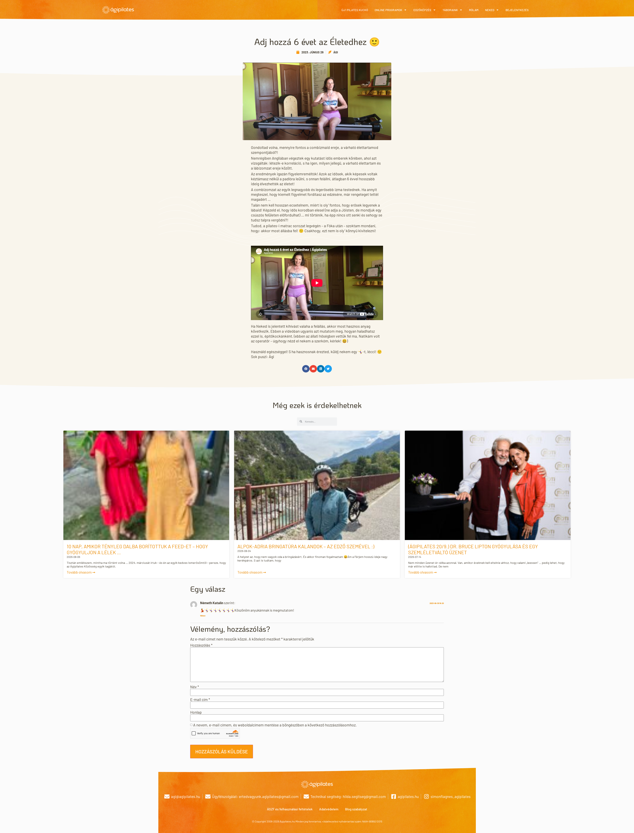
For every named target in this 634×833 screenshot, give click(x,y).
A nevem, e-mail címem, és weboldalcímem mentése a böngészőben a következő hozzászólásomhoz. (275, 725)
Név (194, 687)
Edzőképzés (422, 10)
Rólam (473, 10)
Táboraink (450, 10)
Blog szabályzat (356, 809)
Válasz (202, 616)
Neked (489, 10)
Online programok (388, 10)
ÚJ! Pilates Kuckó (354, 10)
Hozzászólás (201, 645)
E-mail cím (200, 699)
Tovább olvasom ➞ (81, 572)
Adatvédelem (328, 809)
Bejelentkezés (517, 10)
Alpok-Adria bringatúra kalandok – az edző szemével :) (305, 546)
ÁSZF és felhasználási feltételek (290, 809)
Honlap (196, 712)
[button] (306, 368)
